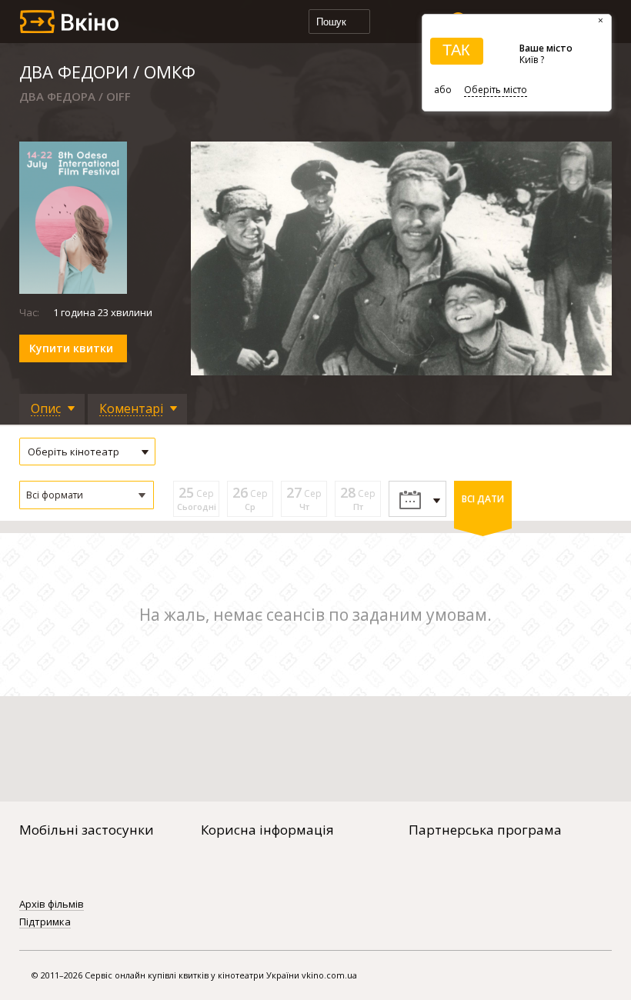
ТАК (456, 50)
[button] (86, 495)
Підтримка (45, 922)
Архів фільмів (51, 904)
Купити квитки (71, 348)
